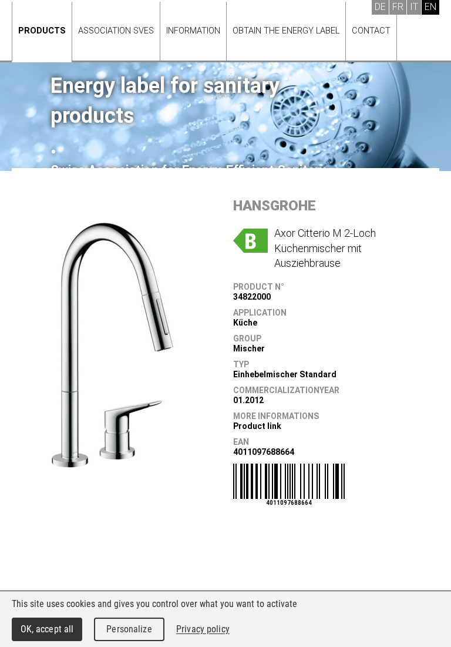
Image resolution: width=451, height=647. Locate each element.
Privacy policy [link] (203, 629)
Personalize (129, 629)
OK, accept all (47, 629)
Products (42, 31)
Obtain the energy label (286, 31)
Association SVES (116, 31)
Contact (371, 31)
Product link (257, 426)
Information (193, 31)
